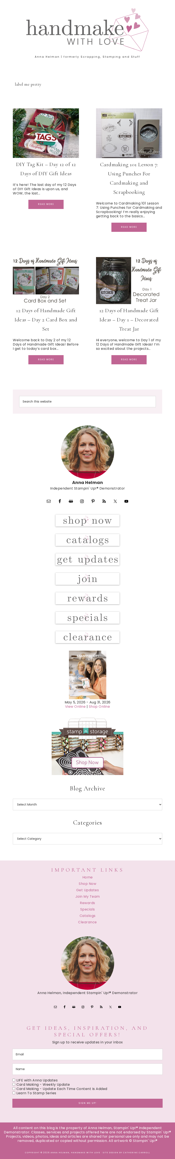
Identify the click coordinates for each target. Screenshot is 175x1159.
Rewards (87, 902)
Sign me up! (87, 1103)
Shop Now (87, 883)
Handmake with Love (87, 29)
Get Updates (87, 890)
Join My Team (87, 896)
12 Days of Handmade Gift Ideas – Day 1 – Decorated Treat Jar (129, 319)
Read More (46, 204)
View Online (75, 706)
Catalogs (88, 915)
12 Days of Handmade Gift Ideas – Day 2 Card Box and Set (46, 319)
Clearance (87, 922)
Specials (87, 909)
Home (87, 877)
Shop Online (99, 706)
